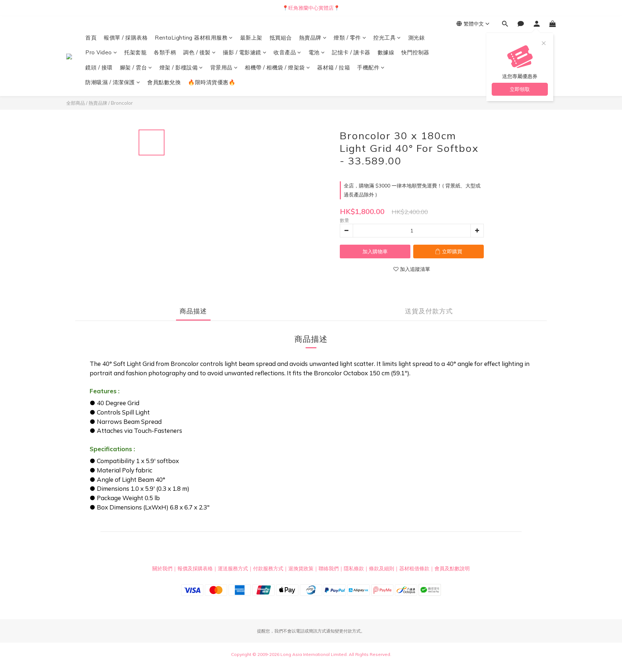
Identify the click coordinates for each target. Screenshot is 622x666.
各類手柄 (165, 52)
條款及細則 (381, 568)
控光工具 (384, 37)
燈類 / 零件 (347, 37)
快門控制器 (415, 52)
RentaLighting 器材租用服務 (191, 37)
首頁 (90, 37)
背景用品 (221, 67)
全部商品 (75, 103)
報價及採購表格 (195, 568)
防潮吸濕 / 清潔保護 (110, 82)
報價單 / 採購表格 (126, 37)
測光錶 (416, 37)
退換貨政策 (301, 568)
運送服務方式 (233, 568)
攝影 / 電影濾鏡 (242, 52)
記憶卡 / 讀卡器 (351, 52)
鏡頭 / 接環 (99, 67)
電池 (314, 52)
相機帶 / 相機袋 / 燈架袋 (275, 67)
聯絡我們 (329, 568)
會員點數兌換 (164, 82)
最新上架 (251, 37)
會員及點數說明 (452, 568)
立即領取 (520, 89)
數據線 (386, 52)
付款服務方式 (268, 568)
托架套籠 (135, 52)
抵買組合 (281, 37)
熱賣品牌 (310, 37)
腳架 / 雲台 (133, 67)
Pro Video (98, 52)
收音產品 (285, 52)
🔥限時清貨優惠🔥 (211, 82)
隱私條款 (354, 568)
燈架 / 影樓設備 (178, 67)
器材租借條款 (414, 568)
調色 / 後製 (197, 52)
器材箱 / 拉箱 (333, 67)
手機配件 (368, 67)
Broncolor (122, 103)
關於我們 (162, 568)
